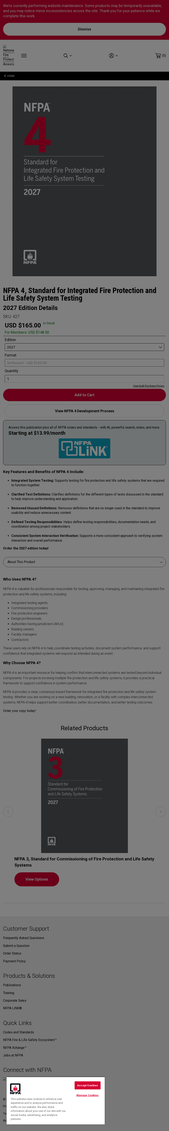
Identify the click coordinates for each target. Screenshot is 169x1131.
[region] (56, 1100)
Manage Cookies (87, 1095)
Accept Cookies (87, 1085)
